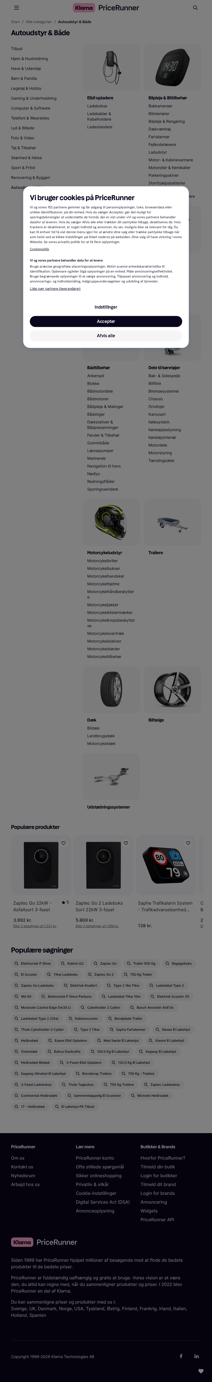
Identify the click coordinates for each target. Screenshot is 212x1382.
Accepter (106, 321)
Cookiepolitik (39, 249)
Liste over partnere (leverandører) (55, 289)
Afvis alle (106, 335)
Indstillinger (106, 307)
